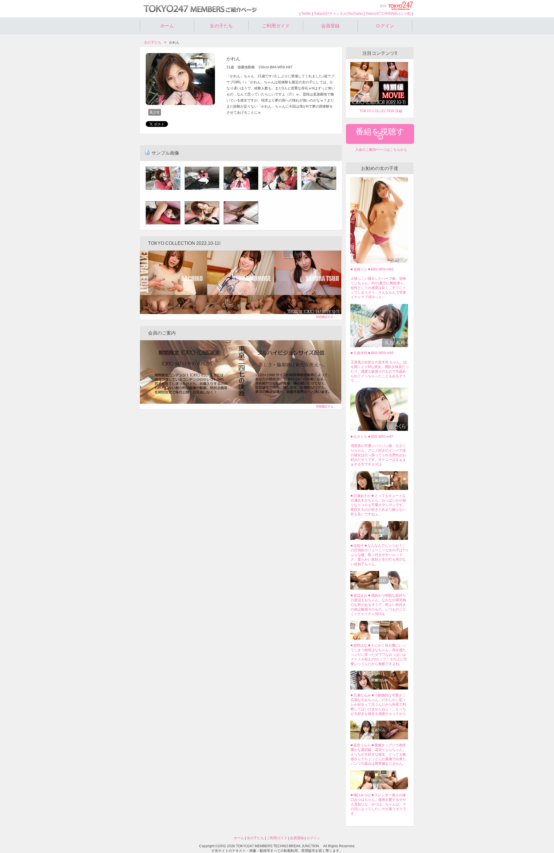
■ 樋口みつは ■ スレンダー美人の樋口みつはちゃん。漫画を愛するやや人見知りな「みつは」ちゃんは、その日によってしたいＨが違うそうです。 (378, 804)
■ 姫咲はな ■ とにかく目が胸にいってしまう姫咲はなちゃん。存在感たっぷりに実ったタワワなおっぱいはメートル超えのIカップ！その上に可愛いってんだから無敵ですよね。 (379, 654)
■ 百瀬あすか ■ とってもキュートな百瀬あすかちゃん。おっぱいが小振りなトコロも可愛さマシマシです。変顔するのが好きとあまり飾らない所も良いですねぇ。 (378, 505)
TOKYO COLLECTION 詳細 (381, 111)
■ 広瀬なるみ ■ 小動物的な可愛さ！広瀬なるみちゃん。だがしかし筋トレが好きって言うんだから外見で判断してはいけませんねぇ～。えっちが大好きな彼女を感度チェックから (378, 704)
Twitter (306, 14)
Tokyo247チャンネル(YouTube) (338, 14)
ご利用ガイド (276, 25)
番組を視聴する (380, 133)
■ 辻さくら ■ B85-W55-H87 (372, 437)
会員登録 (330, 25)
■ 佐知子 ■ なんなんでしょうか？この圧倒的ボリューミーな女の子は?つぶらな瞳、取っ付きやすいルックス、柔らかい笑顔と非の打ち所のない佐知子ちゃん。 (379, 555)
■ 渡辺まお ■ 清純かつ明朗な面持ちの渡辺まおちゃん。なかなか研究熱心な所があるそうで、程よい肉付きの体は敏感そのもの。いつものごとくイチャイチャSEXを (378, 604)
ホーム (167, 25)
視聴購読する (324, 316)
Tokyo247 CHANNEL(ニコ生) (388, 14)
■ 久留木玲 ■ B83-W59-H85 (372, 353)
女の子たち (221, 25)
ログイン (385, 25)
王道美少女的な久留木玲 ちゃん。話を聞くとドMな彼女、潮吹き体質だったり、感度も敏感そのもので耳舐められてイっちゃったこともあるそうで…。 (380, 371)
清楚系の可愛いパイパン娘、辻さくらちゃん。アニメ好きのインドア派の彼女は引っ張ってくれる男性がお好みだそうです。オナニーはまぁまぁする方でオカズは (378, 455)
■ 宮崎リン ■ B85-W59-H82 (372, 269)
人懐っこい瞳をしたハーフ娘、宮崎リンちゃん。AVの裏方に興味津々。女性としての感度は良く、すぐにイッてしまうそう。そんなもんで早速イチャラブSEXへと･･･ (379, 288)
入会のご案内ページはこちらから (381, 150)
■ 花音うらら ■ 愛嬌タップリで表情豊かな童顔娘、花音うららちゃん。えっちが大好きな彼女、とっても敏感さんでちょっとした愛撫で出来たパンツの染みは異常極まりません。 (378, 754)
